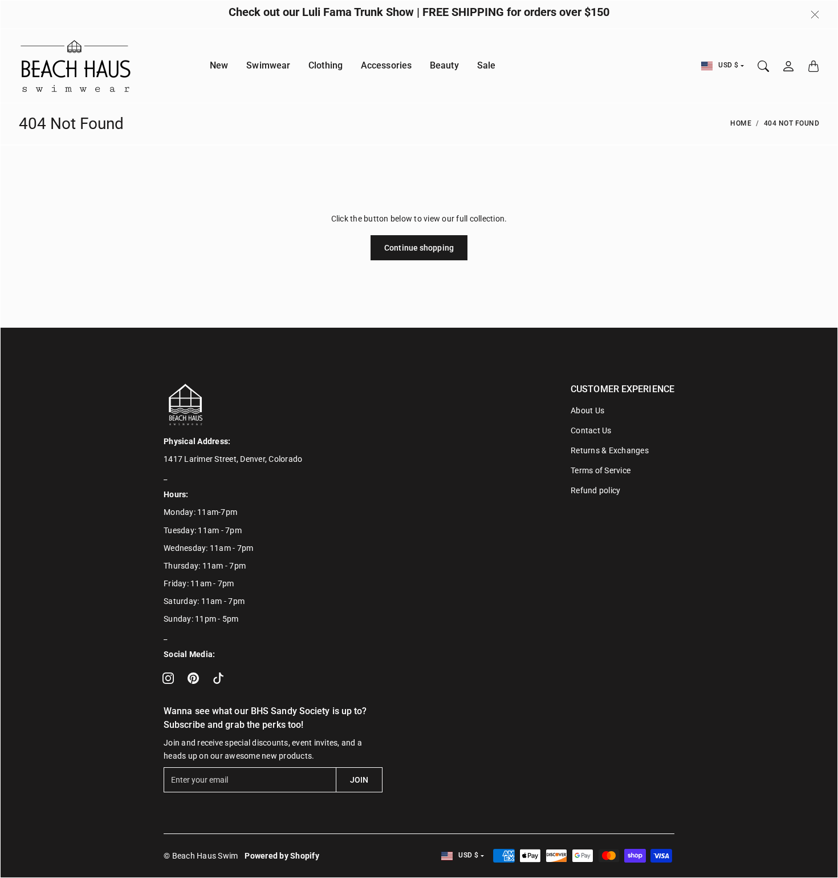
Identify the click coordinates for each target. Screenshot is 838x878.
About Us (587, 410)
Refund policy (595, 490)
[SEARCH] (763, 66)
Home (740, 123)
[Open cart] (813, 66)
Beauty (444, 66)
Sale (486, 66)
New (219, 66)
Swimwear (268, 66)
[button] (168, 678)
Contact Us (591, 430)
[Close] (815, 14)
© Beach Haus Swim (201, 855)
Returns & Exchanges (610, 450)
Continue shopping (419, 247)
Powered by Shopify (282, 855)
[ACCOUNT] (788, 66)
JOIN (359, 779)
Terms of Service (600, 470)
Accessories (386, 66)
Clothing (325, 66)
